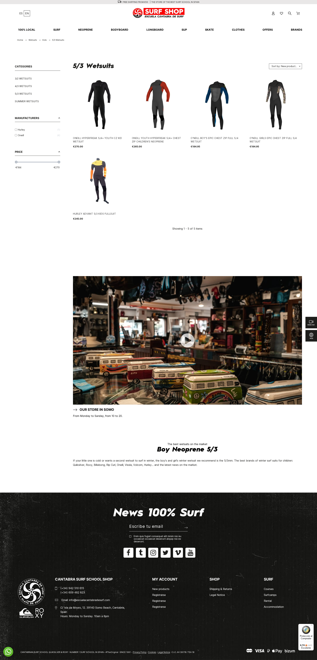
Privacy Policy (139, 652)
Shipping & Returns (221, 589)
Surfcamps (270, 595)
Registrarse (159, 595)
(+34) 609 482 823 (72, 592)
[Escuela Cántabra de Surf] (159, 13)
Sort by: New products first (286, 66)
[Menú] (312, 626)
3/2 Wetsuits (23, 78)
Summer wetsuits (27, 101)
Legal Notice (217, 595)
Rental (268, 600)
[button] (8, 652)
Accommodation (274, 606)
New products (160, 589)
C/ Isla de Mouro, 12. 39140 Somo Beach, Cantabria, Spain (92, 610)
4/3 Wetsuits (23, 86)
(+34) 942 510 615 (72, 588)
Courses (269, 589)
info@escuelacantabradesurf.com (89, 600)
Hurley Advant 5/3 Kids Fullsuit (94, 213)
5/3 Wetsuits (23, 93)
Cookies (152, 652)
